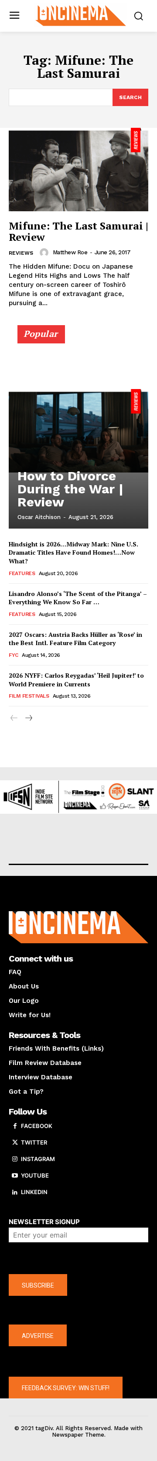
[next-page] (28, 718)
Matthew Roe (70, 252)
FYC (13, 655)
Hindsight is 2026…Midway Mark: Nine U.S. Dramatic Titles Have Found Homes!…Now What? (73, 552)
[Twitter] (15, 1143)
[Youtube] (15, 1176)
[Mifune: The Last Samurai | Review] (78, 169)
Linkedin (34, 1191)
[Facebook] (15, 1126)
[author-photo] (45, 252)
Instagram (38, 1158)
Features (22, 573)
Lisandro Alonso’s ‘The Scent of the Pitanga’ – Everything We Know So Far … (78, 597)
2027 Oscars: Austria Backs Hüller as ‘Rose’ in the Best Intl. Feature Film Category (75, 638)
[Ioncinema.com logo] (80, 15)
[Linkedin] (15, 1192)
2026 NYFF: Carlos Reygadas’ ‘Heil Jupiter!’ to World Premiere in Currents (76, 679)
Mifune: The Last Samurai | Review (78, 231)
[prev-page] (14, 718)
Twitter (34, 1142)
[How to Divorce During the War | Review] (78, 431)
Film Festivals (29, 696)
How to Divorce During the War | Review (70, 488)
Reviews (21, 253)
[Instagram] (15, 1159)
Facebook (36, 1125)
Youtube (35, 1175)
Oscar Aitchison (39, 517)
